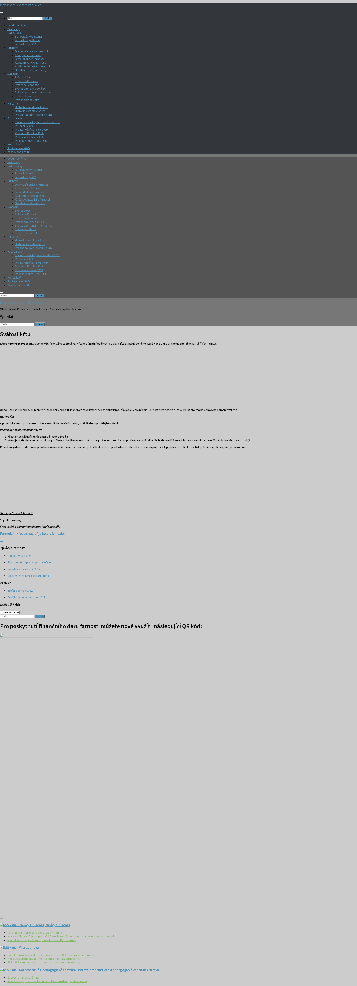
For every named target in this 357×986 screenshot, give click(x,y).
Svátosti (12, 74)
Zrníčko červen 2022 (20, 590)
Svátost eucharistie (27, 85)
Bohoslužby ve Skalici (28, 36)
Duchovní (13, 47)
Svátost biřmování (26, 81)
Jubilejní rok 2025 (18, 148)
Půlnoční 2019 (24, 126)
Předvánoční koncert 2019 (31, 129)
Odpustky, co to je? (19, 555)
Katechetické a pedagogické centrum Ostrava (124, 970)
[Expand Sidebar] (1, 541)
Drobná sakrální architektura (33, 114)
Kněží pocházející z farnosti (32, 66)
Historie (12, 103)
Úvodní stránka (17, 25)
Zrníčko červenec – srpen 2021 (26, 597)
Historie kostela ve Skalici (31, 107)
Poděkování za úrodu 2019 (31, 140)
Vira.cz (34, 947)
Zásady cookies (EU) (20, 152)
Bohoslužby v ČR (25, 44)
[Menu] (1, 12)
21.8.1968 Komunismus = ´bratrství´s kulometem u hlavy (43, 962)
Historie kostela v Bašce (30, 111)
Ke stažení (14, 144)
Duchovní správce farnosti (31, 51)
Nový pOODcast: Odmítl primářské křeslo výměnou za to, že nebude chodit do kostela (61, 936)
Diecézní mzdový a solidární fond (28, 576)
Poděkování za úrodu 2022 (23, 569)
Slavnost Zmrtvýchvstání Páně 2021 (37, 122)
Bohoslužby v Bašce (27, 40)
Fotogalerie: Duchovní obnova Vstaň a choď (34, 932)
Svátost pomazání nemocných (34, 92)
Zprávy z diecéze (57, 925)
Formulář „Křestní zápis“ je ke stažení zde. (32, 533)
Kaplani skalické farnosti (30, 62)
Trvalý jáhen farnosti (28, 55)
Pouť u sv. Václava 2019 (29, 137)
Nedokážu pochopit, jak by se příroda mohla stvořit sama (43, 959)
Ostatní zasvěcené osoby (30, 70)
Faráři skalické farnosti (29, 59)
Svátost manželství (27, 100)
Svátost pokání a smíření (30, 88)
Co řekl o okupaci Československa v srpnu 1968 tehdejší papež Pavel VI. (51, 955)
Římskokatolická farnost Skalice (20, 5)
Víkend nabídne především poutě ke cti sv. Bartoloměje (41, 940)
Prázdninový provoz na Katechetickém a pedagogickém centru (47, 981)
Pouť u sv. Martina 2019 (29, 133)
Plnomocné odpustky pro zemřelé (29, 562)
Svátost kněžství (25, 96)
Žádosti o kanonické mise (23, 977)
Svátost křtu (23, 77)
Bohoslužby (14, 33)
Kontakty (13, 29)
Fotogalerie (14, 118)
